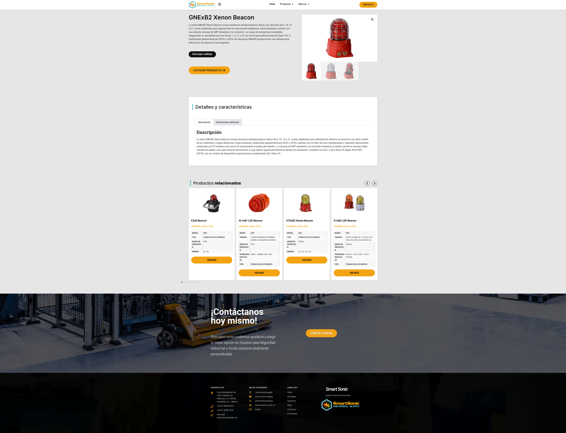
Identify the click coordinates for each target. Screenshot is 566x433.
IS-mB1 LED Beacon (218, 220)
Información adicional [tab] (227, 122)
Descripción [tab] (204, 122)
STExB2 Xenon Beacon (267, 220)
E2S (220, 233)
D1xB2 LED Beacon (312, 220)
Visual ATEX (222, 226)
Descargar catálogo (202, 54)
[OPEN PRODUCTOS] (292, 4)
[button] (372, 19)
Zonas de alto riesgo (229, 264)
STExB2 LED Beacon (361, 220)
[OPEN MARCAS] (308, 4)
